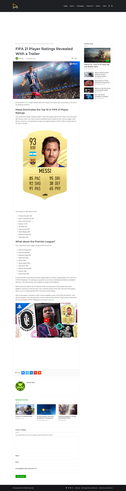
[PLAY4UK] (17, 6)
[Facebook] (23, 372)
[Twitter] (27, 372)
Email (17, 462)
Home (18, 43)
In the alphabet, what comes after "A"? (26, 468)
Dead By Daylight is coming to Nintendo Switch (67, 417)
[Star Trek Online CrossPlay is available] (89, 96)
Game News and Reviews (106, 488)
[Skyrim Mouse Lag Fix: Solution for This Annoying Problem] (89, 74)
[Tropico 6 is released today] (25, 409)
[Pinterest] (35, 372)
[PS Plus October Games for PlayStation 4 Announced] (46, 409)
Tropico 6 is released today (24, 416)
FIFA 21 (27, 102)
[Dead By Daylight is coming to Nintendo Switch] (67, 409)
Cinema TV (90, 6)
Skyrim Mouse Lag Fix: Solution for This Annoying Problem (102, 74)
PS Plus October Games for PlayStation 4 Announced (45, 417)
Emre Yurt (21, 58)
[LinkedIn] (31, 372)
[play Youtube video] (46, 320)
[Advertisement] (63, 26)
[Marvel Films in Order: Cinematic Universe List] (89, 83)
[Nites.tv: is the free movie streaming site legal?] (89, 90)
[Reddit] (39, 372)
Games (72, 6)
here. (53, 300)
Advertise (77, 488)
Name (18, 455)
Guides (65, 6)
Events (98, 6)
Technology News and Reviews (89, 488)
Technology (80, 6)
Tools (104, 6)
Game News (24, 43)
